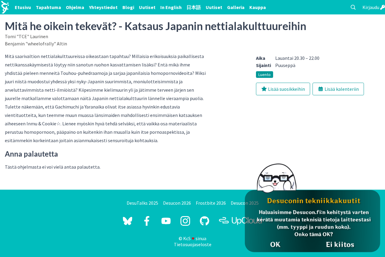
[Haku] (353, 7)
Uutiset (147, 7)
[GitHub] (204, 221)
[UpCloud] (240, 221)
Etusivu (23, 7)
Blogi (128, 7)
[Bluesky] (127, 221)
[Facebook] (147, 221)
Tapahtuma (48, 7)
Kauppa (257, 7)
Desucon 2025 (245, 203)
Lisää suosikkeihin (286, 89)
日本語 (193, 7)
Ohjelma (75, 7)
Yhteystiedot (103, 7)
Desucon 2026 (177, 203)
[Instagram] (185, 221)
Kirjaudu (371, 7)
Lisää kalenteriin (341, 89)
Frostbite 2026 (211, 203)
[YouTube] (166, 221)
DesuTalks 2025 (142, 203)
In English (171, 7)
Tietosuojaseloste (192, 244)
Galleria (236, 7)
